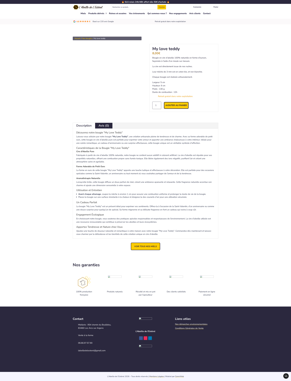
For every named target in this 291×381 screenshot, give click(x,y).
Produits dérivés (96, 14)
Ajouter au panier (176, 105)
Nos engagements (178, 14)
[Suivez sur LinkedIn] (150, 338)
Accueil (78, 38)
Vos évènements (137, 14)
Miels (83, 14)
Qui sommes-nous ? (157, 14)
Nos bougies (87, 38)
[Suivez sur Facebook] (141, 338)
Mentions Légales (156, 376)
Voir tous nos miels (145, 246)
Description (84, 126)
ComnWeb (179, 376)
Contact (207, 14)
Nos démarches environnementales (191, 324)
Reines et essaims (117, 14)
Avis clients (195, 14)
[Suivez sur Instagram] (145, 338)
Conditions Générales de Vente (189, 328)
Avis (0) (104, 126)
